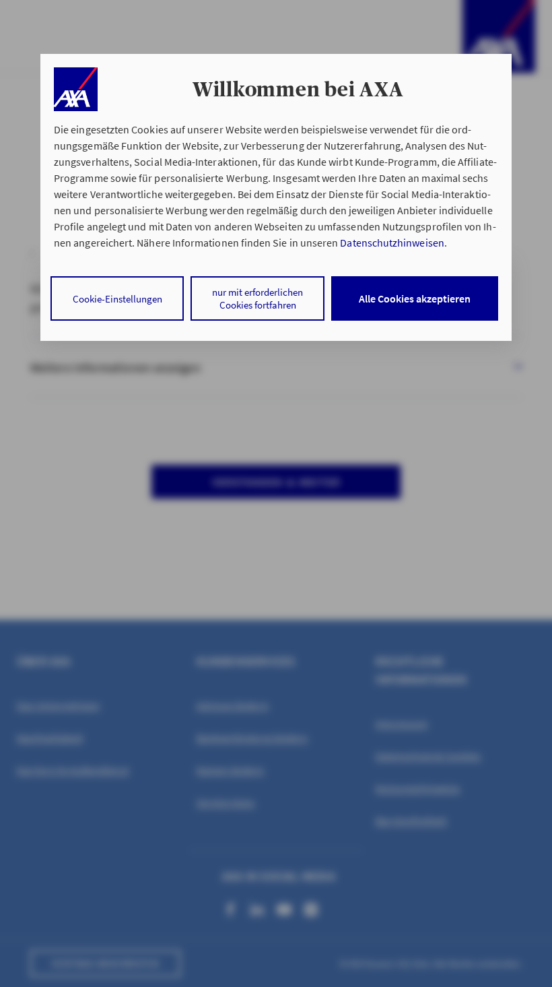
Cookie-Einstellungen (117, 298)
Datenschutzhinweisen (392, 242)
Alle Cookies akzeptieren (415, 298)
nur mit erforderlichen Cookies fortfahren (257, 298)
